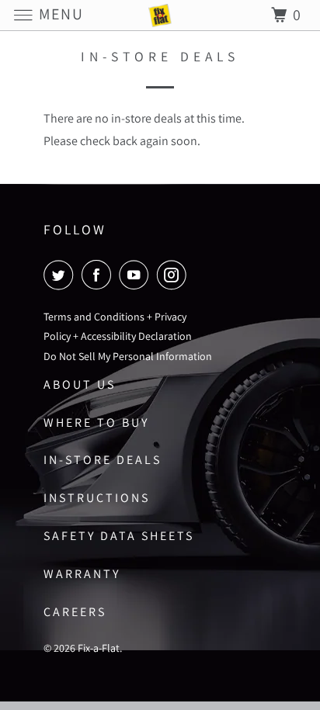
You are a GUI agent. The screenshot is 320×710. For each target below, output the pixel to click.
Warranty (81, 574)
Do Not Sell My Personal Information (127, 356)
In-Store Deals (102, 460)
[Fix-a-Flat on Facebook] (99, 274)
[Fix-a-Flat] (160, 15)
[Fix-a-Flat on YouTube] (137, 274)
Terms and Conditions (93, 317)
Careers (74, 612)
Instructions (96, 498)
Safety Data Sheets (118, 536)
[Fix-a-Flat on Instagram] (175, 274)
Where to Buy (96, 422)
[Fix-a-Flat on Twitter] (61, 274)
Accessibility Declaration (136, 336)
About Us (79, 384)
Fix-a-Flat (99, 648)
